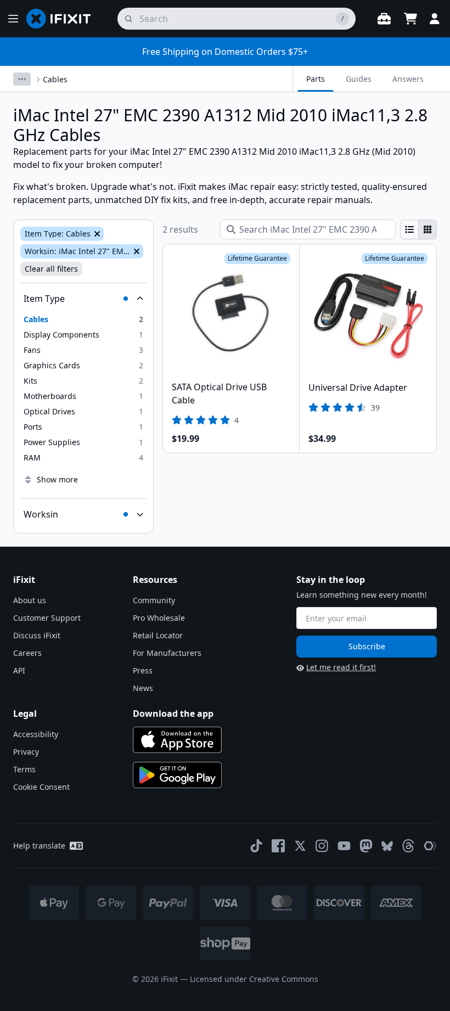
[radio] (409, 229)
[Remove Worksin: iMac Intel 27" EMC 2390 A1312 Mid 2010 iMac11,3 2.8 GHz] (135, 251)
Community (154, 600)
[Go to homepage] (63, 19)
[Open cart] (410, 19)
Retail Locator (158, 635)
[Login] (434, 18)
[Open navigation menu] (13, 19)
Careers (27, 653)
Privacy (26, 751)
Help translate (39, 845)
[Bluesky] (387, 846)
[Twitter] (300, 845)
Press (143, 670)
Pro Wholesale (159, 618)
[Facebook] (278, 845)
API (19, 670)
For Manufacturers (167, 653)
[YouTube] (344, 845)
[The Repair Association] (430, 845)
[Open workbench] (384, 19)
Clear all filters (51, 268)
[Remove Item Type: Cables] (96, 233)
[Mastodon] (366, 845)
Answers (408, 79)
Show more (57, 479)
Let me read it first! (341, 667)
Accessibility (35, 734)
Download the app (173, 713)
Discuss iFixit (36, 635)
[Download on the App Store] (177, 740)
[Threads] (408, 845)
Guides (359, 79)
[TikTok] (256, 845)
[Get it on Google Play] (177, 775)
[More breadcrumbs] (22, 79)
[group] (418, 229)
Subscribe (366, 646)
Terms (24, 769)
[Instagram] (322, 845)
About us (29, 600)
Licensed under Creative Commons (254, 979)
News (143, 688)
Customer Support (47, 618)
